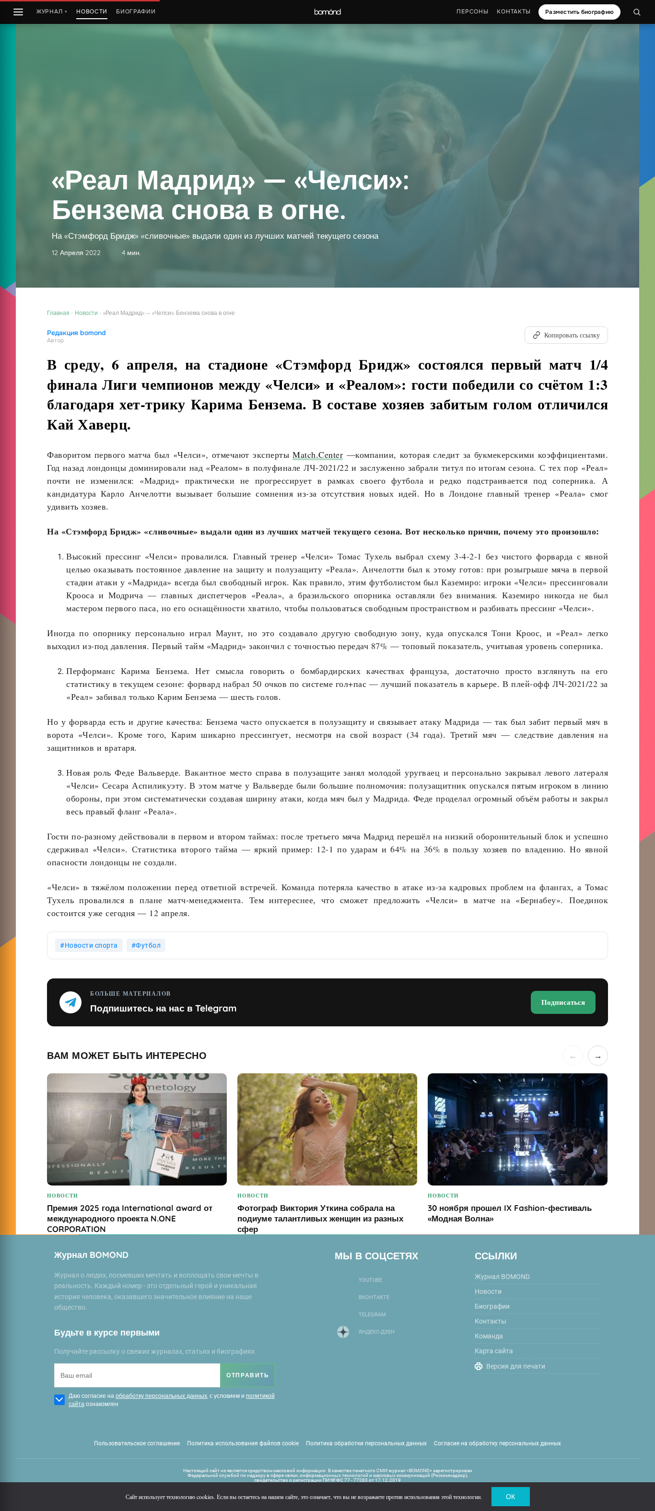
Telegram (372, 1315)
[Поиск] (636, 12)
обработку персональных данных (161, 1395)
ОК (510, 1496)
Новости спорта (91, 945)
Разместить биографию (579, 12)
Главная (58, 312)
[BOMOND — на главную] (327, 12)
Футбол (148, 945)
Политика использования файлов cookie (243, 1443)
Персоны (472, 11)
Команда (489, 1336)
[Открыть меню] (18, 12)
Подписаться (563, 1002)
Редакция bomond (76, 333)
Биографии (135, 11)
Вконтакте (374, 1297)
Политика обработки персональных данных (366, 1443)
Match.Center (317, 454)
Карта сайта (494, 1351)
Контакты (514, 11)
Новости (86, 312)
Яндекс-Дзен (377, 1332)
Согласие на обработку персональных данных (497, 1443)
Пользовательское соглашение (137, 1443)
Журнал (52, 11)
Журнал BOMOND (502, 1276)
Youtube (370, 1280)
